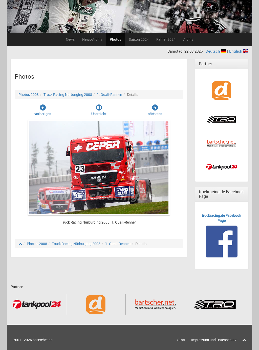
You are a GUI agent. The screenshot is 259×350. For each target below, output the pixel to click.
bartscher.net (43, 339)
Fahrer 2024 (166, 39)
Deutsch (213, 51)
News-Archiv (92, 39)
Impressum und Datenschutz (213, 339)
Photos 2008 (28, 94)
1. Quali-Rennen (109, 94)
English (236, 51)
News (70, 39)
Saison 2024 (139, 39)
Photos (115, 39)
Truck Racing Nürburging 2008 (68, 94)
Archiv (188, 39)
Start (181, 339)
